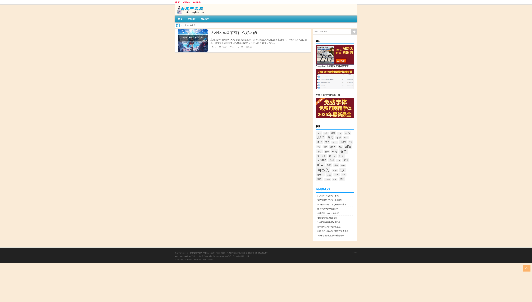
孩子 (327, 142)
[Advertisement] (83, 282)
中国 (326, 133)
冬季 (339, 137)
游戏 (331, 160)
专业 (319, 133)
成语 (348, 146)
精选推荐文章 (232, 253)
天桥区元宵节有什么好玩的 (233, 32)
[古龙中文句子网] (189, 5)
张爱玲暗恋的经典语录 (327, 217)
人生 (339, 133)
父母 (338, 160)
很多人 (332, 147)
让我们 (320, 174)
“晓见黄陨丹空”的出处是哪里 (329, 200)
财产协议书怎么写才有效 (328, 195)
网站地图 (241, 253)
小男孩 (354, 252)
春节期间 (321, 155)
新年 (327, 151)
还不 (319, 179)
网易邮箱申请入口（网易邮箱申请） (332, 204)
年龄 (318, 147)
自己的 (323, 169)
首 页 (177, 2)
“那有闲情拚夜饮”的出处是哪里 (330, 235)
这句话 (327, 179)
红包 (343, 165)
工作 (350, 142)
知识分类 (197, 2)
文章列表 (186, 2)
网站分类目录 (221, 253)
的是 (329, 165)
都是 (342, 179)
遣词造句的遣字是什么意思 (329, 226)
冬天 (330, 137)
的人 (320, 164)
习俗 (333, 132)
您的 (340, 147)
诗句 (343, 174)
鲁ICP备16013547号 (260, 253)
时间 (334, 151)
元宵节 (320, 137)
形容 (325, 147)
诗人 (336, 174)
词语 (329, 174)
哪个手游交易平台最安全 (328, 208)
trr (216, 47)
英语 (335, 170)
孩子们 (334, 142)
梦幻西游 (321, 160)
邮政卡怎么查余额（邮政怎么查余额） (333, 231)
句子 (346, 137)
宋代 (343, 142)
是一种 (341, 156)
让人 (342, 170)
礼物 (336, 165)
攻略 (319, 151)
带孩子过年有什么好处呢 (328, 213)
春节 (343, 151)
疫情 (346, 160)
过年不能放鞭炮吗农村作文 (329, 222)
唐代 (319, 142)
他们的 (347, 133)
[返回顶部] (526, 268)
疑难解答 (249, 253)
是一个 (332, 155)
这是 (334, 179)
